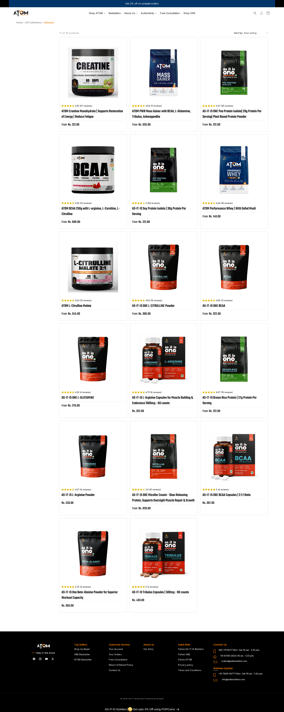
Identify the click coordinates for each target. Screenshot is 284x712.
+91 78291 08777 (227, 673)
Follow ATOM (185, 659)
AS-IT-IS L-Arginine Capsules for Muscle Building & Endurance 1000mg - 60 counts (162, 400)
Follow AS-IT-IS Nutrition (191, 649)
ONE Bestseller (82, 654)
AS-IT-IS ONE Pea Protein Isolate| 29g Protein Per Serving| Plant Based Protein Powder (232, 114)
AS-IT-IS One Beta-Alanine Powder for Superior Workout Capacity (90, 595)
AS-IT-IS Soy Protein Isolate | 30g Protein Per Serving (159, 211)
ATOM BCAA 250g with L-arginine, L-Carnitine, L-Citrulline (91, 211)
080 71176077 (226, 650)
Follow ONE (184, 654)
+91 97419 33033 (228, 655)
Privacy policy (185, 665)
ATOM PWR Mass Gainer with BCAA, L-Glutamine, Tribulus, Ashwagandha (161, 114)
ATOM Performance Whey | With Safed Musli (229, 208)
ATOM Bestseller (83, 659)
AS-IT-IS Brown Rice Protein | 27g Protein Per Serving (229, 400)
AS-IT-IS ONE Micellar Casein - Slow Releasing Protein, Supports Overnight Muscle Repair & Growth (163, 497)
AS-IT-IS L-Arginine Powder (78, 495)
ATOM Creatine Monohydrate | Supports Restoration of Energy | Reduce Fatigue (92, 114)
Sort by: (238, 32)
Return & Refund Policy (121, 665)
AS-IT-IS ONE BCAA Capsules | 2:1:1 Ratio (226, 495)
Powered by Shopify (154, 699)
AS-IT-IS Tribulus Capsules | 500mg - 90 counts (160, 592)
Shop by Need (82, 649)
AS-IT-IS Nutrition (137, 699)
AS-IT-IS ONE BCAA (213, 306)
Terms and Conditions (189, 670)
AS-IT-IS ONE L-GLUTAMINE (78, 397)
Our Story (148, 649)
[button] (97, 13)
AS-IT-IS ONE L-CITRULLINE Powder (153, 306)
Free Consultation (118, 659)
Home (19, 22)
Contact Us (114, 670)
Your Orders (115, 654)
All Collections (33, 22)
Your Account (116, 649)
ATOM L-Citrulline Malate (76, 306)
